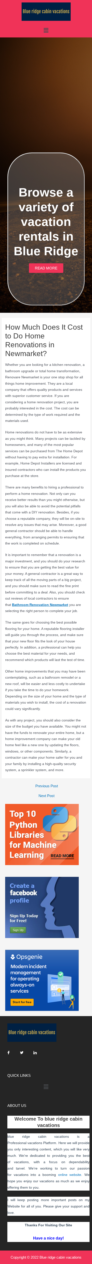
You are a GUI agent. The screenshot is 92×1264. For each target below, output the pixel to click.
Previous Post (46, 786)
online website (69, 1175)
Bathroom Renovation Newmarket (40, 605)
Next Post (46, 796)
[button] (46, 268)
